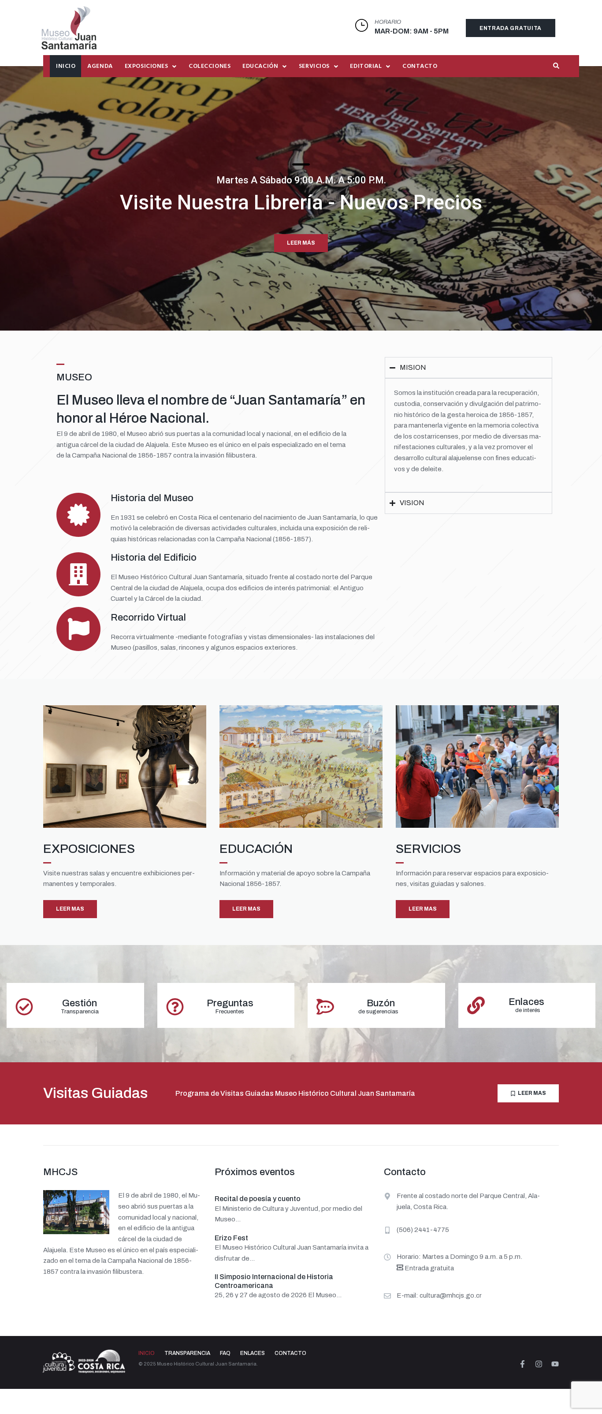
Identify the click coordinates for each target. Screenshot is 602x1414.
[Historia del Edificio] (78, 574)
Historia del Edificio (154, 557)
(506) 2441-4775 (423, 1229)
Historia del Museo (152, 498)
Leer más (301, 243)
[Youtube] (555, 1364)
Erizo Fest (231, 1238)
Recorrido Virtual (148, 617)
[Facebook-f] (522, 1364)
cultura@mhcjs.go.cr (451, 1295)
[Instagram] (539, 1364)
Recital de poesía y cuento (258, 1198)
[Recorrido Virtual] (78, 629)
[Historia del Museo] (78, 515)
